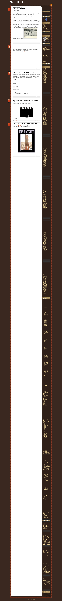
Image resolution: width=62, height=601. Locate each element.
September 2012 (45, 230)
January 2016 (45, 191)
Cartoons (44, 401)
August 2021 (44, 126)
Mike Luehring (45, 460)
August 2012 (44, 231)
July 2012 (44, 232)
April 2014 (44, 212)
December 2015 (45, 192)
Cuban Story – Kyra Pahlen (46, 537)
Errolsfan (45, 340)
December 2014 (45, 204)
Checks (44, 402)
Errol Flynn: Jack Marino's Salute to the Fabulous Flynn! (46, 552)
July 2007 (44, 291)
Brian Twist (45, 321)
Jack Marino (45, 349)
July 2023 (44, 103)
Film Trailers (45, 429)
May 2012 (44, 234)
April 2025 (44, 83)
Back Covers (46, 478)
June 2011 (44, 245)
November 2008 (45, 275)
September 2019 (45, 148)
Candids (44, 400)
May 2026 (44, 70)
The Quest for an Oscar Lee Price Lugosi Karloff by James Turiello (46, 59)
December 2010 (45, 251)
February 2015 (45, 202)
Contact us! (44, 26)
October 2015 (45, 194)
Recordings (44, 499)
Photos (44, 472)
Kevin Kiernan (46, 355)
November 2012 (45, 228)
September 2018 (45, 160)
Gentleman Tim (45, 442)
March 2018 (44, 166)
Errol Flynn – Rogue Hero (46, 548)
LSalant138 (45, 361)
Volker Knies (45, 391)
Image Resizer (45, 451)
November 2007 (45, 287)
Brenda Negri (45, 320)
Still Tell (48, 37)
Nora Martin (44, 569)
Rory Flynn (45, 373)
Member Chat (45, 459)
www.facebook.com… (15, 87)
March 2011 (44, 248)
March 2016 (44, 189)
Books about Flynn (45, 394)
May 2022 (44, 117)
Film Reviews (45, 427)
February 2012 (45, 237)
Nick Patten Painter (45, 568)
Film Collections (45, 424)
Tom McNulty (45, 386)
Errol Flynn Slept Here (46, 550)
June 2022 (44, 116)
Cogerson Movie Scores (46, 536)
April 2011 (44, 247)
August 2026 (44, 68)
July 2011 (44, 244)
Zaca (43, 518)
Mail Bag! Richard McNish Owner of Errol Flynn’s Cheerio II (46, 47)
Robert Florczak (46, 370)
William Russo (46, 392)
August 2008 (44, 278)
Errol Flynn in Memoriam (46, 549)
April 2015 (44, 200)
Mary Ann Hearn (46, 362)
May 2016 (44, 187)
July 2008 (44, 279)
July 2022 (44, 115)
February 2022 (45, 120)
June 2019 (44, 151)
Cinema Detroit (45, 534)
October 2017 (45, 171)
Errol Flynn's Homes (45, 417)
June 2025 (44, 81)
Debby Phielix (46, 332)
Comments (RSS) (33, 599)
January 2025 (45, 86)
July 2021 (44, 127)
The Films (46, 384)
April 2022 (44, 118)
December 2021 (45, 122)
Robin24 (45, 372)
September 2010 (45, 254)
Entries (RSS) (29, 599)
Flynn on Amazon (45, 432)
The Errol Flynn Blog (17, 2)
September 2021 (45, 125)
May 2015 (44, 199)
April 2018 (44, 165)
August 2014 (44, 208)
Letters (44, 456)
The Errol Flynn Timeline (46, 29)
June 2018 (44, 163)
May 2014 (44, 211)
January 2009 (45, 273)
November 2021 (45, 123)
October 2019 (45, 147)
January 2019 (45, 156)
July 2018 (44, 162)
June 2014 (44, 210)
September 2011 (45, 242)
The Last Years (45, 511)
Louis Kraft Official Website (46, 565)
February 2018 (45, 167)
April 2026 (44, 71)
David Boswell (45, 539)
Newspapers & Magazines (46, 466)
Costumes (44, 408)
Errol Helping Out (45, 420)
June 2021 (44, 128)
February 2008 (45, 284)
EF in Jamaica (46, 475)
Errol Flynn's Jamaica (46, 418)
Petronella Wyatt (46, 365)
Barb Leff (45, 313)
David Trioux (45, 331)
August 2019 (44, 149)
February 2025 (45, 85)
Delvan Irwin (45, 333)
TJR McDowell (46, 385)
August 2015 (44, 196)
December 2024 (45, 87)
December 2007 (45, 286)
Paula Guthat (45, 364)
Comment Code (45, 405)
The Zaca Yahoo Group (46, 585)
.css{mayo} (30, 598)
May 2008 (44, 281)
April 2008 (44, 282)
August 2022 (44, 114)
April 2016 (44, 188)
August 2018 (44, 161)
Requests (44, 501)
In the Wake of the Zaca (46, 561)
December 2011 (45, 239)
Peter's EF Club (45, 570)
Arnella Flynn (45, 436)
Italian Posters (46, 489)
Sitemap (45, 25)
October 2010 (45, 253)
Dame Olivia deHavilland (46, 538)
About (44, 24)
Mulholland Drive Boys (46, 462)
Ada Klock (45, 307)
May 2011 (44, 246)
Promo (44, 496)
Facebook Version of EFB (46, 421)
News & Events (45, 28)
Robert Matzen (46, 371)
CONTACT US (45, 407)
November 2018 (45, 158)
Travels (44, 514)
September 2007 (45, 289)
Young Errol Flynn (45, 517)
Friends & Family (45, 435)
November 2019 (45, 146)
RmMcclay (45, 369)
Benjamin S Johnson (46, 315)
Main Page (16, 120)
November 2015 (45, 193)
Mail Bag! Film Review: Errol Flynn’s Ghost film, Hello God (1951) (46, 55)
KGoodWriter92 (46, 357)
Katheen (45, 354)
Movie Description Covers (47, 481)
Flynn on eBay (45, 433)
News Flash (45, 490)
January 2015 (45, 203)
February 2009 (45, 272)
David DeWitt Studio (45, 540)
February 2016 (45, 190)
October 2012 (45, 229)
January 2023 (45, 109)
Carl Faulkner (45, 325)
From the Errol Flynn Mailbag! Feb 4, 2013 (24, 72)
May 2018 (44, 164)
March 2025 (44, 84)
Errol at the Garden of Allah (20, 8)
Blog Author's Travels (45, 305)
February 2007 (45, 296)
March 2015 (44, 201)
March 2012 (44, 236)
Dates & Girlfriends (45, 409)
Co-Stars (44, 403)
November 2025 (45, 76)
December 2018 (45, 157)
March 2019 (44, 154)
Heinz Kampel (46, 346)
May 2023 (44, 105)
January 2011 (44, 250)
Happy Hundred (45, 48)
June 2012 (44, 233)
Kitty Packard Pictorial (46, 563)
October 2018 (45, 159)
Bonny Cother (46, 319)
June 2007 (44, 292)
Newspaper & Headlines (46, 465)
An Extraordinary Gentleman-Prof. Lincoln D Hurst (46, 523)
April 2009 (44, 270)
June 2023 (44, 104)
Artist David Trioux (45, 524)
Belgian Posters (46, 474)
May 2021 (44, 129)
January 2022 (45, 121)
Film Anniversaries (45, 422)
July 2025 (44, 80)
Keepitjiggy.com (45, 562)
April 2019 (44, 153)
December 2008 (45, 274)
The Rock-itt (19, 125)
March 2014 (44, 213)
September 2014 (45, 207)
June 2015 (44, 198)
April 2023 (44, 106)
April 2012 (44, 235)
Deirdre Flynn (45, 437)
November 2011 (45, 240)
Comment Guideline (45, 406)
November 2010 (45, 252)
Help (43, 27)
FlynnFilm (45, 341)
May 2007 (44, 293)
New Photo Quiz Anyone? (19, 46)
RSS (51, 5)
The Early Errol (45, 510)
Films (44, 428)
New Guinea (44, 464)
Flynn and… (44, 430)
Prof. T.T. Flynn (45, 495)
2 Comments (38, 120)
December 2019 (45, 145)
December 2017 (45, 169)
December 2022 (45, 110)
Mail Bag (44, 457)
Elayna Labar (45, 339)
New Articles (44, 463)
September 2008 (45, 277)
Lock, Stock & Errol (45, 564)
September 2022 (45, 113)
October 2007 (45, 288)
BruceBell (45, 322)
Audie (45, 312)
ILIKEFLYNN (45, 347)
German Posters (46, 488)
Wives (44, 516)
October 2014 (45, 206)
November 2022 (45, 111)
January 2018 (45, 168)
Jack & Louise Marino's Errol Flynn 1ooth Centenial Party (46, 453)
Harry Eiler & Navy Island (46, 555)
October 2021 (45, 124)
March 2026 (44, 72)
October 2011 (44, 241)
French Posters (46, 487)
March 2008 (44, 283)
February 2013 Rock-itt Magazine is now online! (25, 123)
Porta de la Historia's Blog (46, 571)
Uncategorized (45, 515)
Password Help (45, 471)
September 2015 (45, 195)
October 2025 (45, 77)
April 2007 (44, 294)
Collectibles (44, 404)
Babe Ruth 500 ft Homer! (46, 525)
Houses (44, 444)
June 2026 (44, 69)
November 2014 (45, 205)
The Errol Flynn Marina (46, 582)
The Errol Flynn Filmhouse (46, 581)
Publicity (44, 497)
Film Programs (45, 426)
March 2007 (44, 295)
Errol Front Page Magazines (46, 419)
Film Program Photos (45, 425)
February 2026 (45, 73)
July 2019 (44, 150)
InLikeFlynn (45, 348)
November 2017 (45, 170)
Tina (44, 383)
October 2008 (45, 276)
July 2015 (44, 197)
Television (44, 509)
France (46, 397)
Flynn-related (44, 434)
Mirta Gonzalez (46, 363)
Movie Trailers (45, 461)
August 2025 (44, 79)
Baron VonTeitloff (46, 314)
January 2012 (45, 238)
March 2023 (44, 107)
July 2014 (44, 209)
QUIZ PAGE (44, 498)
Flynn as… (44, 431)
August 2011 (44, 243)
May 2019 (44, 152)
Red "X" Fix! (44, 500)
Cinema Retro (45, 535)
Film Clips (44, 423)
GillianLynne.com (45, 554)
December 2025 (45, 75)
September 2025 (45, 78)
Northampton (44, 467)
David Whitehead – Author (46, 541)
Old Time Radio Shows (46, 468)
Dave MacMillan (46, 330)
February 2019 (45, 155)
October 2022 (45, 112)
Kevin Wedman (46, 356)
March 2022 (44, 119)
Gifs (43, 443)
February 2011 (45, 249)
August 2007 (44, 290)
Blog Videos (44, 393)
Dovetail (45, 338)
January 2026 (45, 74)
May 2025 (44, 82)
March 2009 (44, 271)
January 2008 (45, 285)
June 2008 (44, 280)
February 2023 (45, 108)
